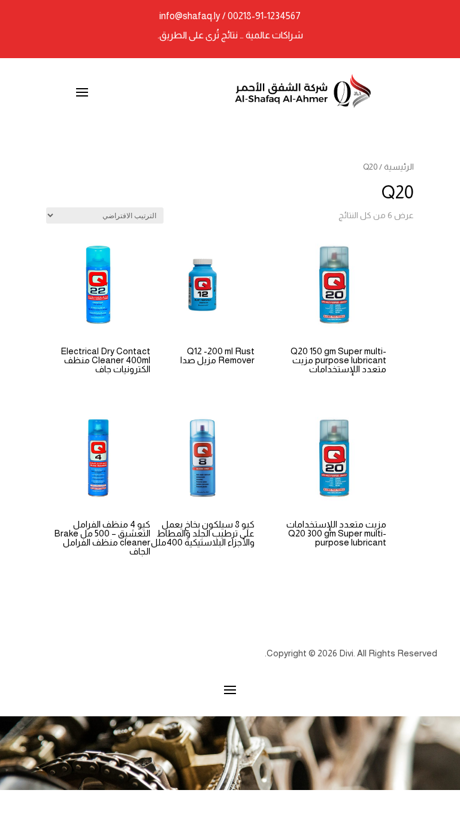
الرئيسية (399, 166)
